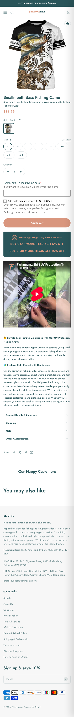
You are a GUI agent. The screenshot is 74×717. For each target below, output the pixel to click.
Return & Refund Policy (15, 633)
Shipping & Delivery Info (15, 639)
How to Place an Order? (15, 657)
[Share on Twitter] (20, 452)
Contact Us (8, 609)
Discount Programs (13, 651)
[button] (37, 415)
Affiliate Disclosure (13, 627)
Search (6, 598)
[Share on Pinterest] (26, 452)
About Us (8, 604)
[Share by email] (31, 452)
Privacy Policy (10, 615)
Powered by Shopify (32, 707)
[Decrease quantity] (8, 171)
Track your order (11, 645)
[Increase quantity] (20, 171)
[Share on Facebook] (14, 452)
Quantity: (7, 164)
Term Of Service (11, 621)
